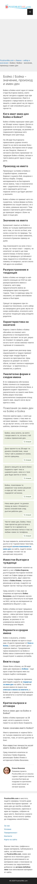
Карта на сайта (10, 840)
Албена (25, 669)
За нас (7, 826)
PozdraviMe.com (7, 60)
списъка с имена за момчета (15, 690)
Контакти (8, 836)
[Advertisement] (18, 38)
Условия (7, 829)
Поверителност (10, 833)
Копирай (28, 441)
